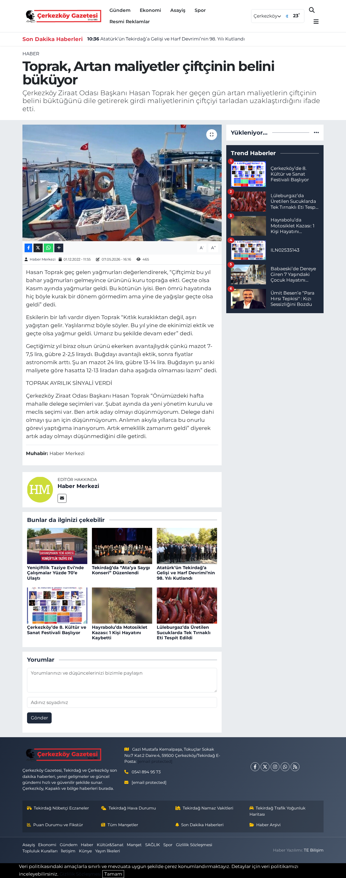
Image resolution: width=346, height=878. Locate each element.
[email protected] (155, 761)
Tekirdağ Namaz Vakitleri (208, 808)
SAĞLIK (152, 844)
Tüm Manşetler (123, 824)
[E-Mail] (62, 498)
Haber (30, 53)
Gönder (39, 717)
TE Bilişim (314, 850)
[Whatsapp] (285, 766)
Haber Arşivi (268, 824)
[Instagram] (275, 766)
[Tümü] (316, 132)
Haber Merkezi (43, 259)
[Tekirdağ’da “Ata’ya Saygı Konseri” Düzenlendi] (122, 545)
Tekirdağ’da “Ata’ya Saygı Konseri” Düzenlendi (121, 570)
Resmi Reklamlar (129, 21)
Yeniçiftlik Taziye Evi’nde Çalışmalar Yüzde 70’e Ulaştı (55, 572)
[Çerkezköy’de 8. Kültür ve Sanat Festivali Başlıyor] (57, 605)
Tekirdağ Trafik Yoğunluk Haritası (277, 811)
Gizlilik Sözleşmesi (194, 844)
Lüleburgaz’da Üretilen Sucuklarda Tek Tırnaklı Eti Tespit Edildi (184, 632)
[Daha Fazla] (58, 248)
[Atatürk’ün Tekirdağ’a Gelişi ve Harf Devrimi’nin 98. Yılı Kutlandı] (187, 545)
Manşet (134, 844)
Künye (85, 851)
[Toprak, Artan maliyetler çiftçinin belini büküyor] (122, 183)
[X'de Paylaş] (38, 248)
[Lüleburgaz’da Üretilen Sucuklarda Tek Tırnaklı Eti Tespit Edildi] (187, 605)
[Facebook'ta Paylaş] (28, 248)
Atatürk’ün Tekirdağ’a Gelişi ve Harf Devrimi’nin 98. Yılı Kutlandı (166, 39)
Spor (200, 10)
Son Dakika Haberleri (202, 824)
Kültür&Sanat (110, 844)
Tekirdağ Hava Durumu (132, 808)
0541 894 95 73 (146, 772)
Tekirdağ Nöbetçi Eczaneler (61, 808)
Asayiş (177, 10)
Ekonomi (150, 10)
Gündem (120, 10)
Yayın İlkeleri (107, 851)
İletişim (68, 851)
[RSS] (295, 766)
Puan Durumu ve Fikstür (58, 824)
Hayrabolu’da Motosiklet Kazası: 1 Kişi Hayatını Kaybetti (119, 632)
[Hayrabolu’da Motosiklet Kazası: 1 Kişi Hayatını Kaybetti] (122, 605)
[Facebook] (255, 766)
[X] (265, 766)
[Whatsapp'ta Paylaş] (48, 248)
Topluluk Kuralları (40, 851)
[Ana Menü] (314, 22)
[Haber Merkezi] (40, 489)
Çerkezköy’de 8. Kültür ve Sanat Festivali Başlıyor (56, 630)
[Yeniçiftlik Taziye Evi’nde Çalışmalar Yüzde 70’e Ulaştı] (57, 545)
